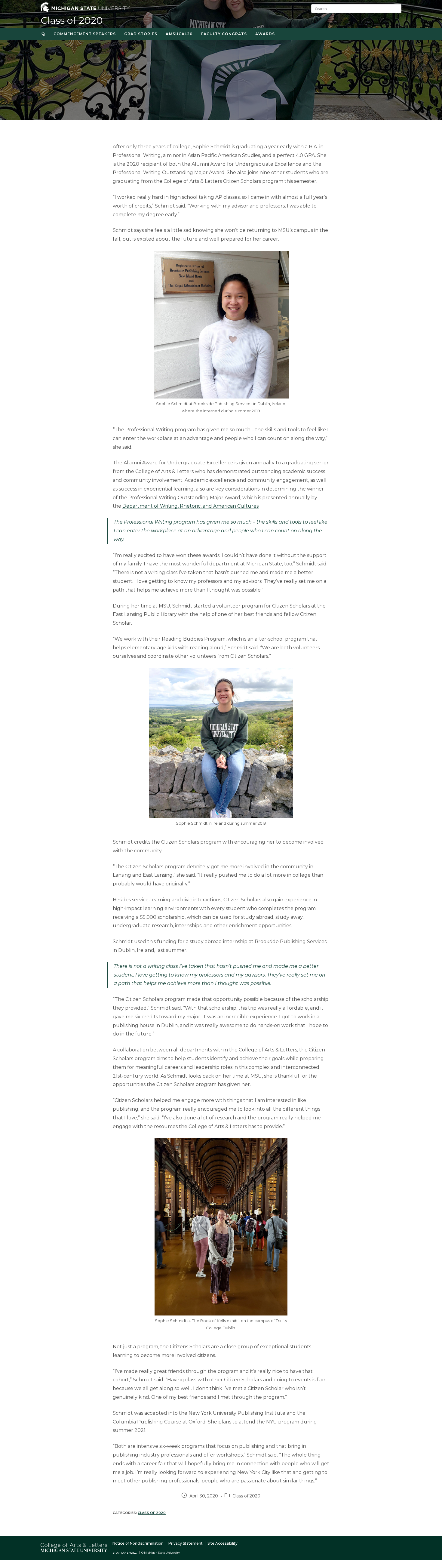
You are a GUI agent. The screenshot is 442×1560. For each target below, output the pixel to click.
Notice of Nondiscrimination (138, 1543)
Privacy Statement (185, 1543)
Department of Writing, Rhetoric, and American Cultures (190, 506)
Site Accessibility (222, 1543)
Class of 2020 (72, 20)
